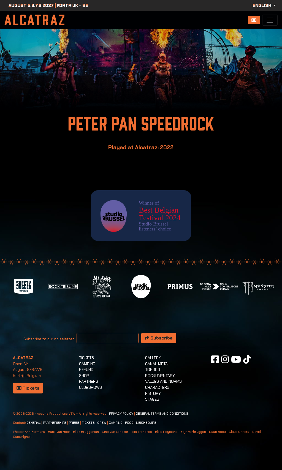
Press (74, 423)
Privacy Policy (121, 414)
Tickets (30, 388)
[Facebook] (215, 359)
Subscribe (161, 338)
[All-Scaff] (102, 286)
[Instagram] (225, 359)
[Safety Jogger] (24, 286)
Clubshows (90, 387)
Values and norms (163, 381)
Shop (84, 375)
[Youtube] (236, 359)
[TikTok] (247, 359)
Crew (101, 423)
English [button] (262, 5)
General (33, 423)
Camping (87, 363)
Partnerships (54, 423)
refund (86, 369)
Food (129, 423)
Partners (88, 381)
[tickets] (254, 20)
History (153, 393)
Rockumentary (160, 375)
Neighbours (146, 423)
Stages (152, 399)
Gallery (153, 357)
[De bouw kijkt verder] (219, 286)
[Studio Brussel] (141, 286)
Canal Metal (157, 363)
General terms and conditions (162, 414)
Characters (157, 387)
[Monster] (258, 288)
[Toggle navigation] (270, 20)
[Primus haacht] (180, 286)
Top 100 (152, 369)
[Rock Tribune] (63, 286)
